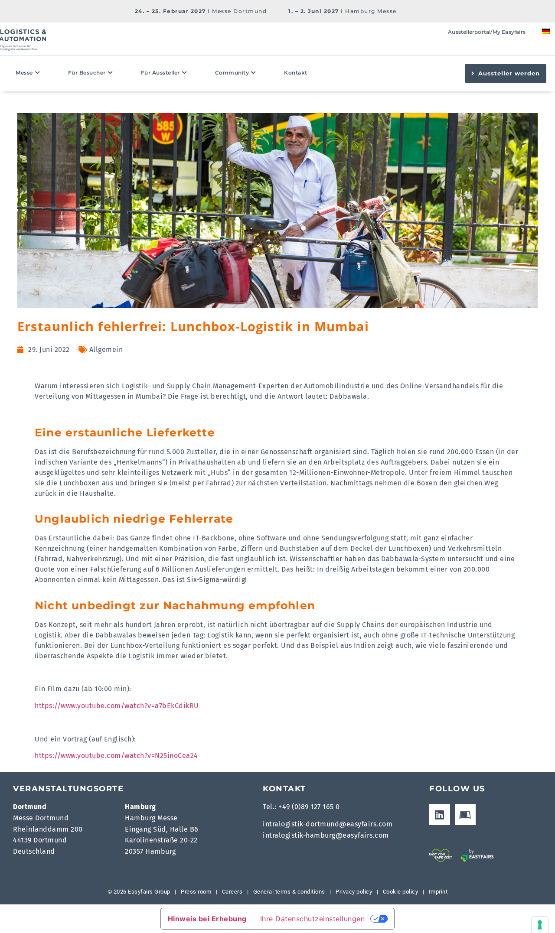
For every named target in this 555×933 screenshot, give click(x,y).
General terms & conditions (289, 891)
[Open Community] (253, 73)
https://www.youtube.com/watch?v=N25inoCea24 (116, 755)
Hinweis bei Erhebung (207, 918)
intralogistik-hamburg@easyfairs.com (326, 835)
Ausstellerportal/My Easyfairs (487, 32)
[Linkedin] (439, 814)
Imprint (438, 891)
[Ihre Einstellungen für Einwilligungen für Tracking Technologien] (540, 925)
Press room (196, 891)
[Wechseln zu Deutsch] (546, 31)
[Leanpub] (465, 814)
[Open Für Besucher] (110, 73)
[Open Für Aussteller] (184, 73)
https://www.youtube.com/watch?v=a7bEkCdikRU (117, 706)
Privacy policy (354, 891)
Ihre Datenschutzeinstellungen (312, 918)
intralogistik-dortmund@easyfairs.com (327, 824)
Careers (232, 891)
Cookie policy (400, 891)
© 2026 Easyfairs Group (139, 891)
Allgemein (106, 349)
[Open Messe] (37, 73)
